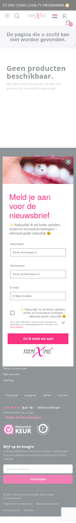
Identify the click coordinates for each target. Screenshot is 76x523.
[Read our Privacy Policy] (63, 322)
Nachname (17, 265)
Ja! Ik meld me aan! (38, 339)
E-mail (14, 287)
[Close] (68, 162)
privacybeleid (16, 327)
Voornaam (17, 244)
